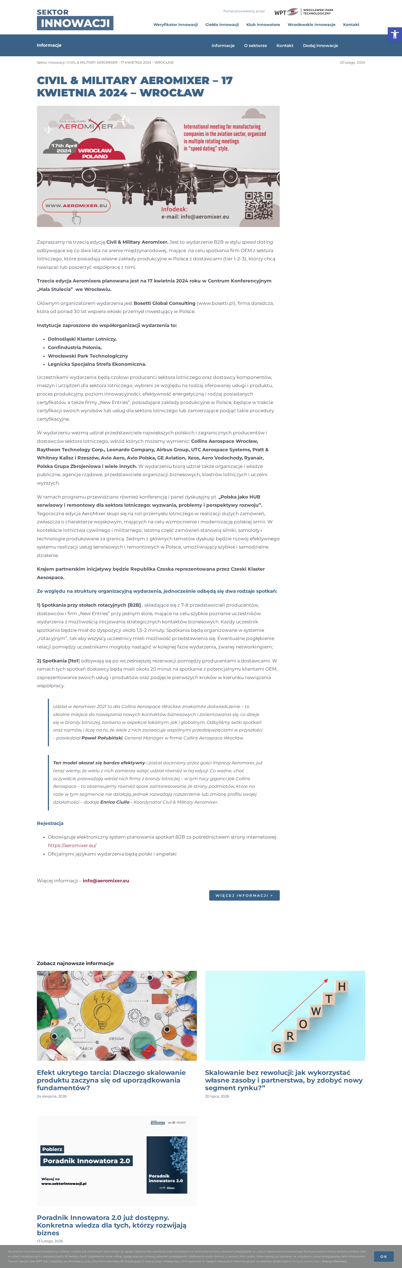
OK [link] (384, 1256)
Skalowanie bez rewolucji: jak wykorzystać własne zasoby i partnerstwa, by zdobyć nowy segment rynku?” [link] (284, 1080)
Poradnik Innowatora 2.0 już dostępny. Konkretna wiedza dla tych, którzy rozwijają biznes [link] (112, 1225)
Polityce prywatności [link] (306, 1261)
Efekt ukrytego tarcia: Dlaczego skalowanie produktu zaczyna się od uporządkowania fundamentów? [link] (111, 1080)
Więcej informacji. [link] (334, 1261)
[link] (395, 34)
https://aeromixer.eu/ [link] (72, 845)
